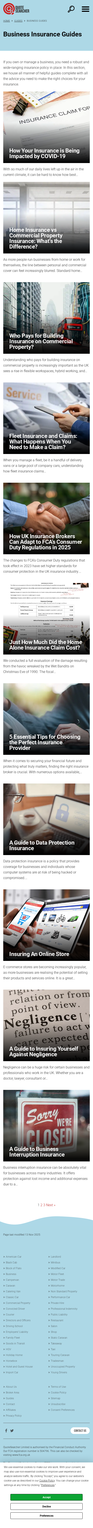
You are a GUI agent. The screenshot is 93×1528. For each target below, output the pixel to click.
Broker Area (12, 1392)
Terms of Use (58, 1386)
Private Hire (57, 1303)
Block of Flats (13, 1268)
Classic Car (12, 1297)
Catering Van (13, 1291)
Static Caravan (59, 1337)
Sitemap (55, 1398)
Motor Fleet (57, 1274)
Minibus (55, 1262)
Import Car (12, 1372)
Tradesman (57, 1360)
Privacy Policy (14, 1415)
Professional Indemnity (64, 1308)
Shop (54, 1331)
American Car (13, 1256)
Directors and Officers (18, 1320)
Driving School (14, 1326)
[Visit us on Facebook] (6, 1430)
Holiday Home (14, 1355)
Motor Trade (58, 1279)
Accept (47, 1497)
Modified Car (58, 1268)
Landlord (56, 1256)
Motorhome (57, 1285)
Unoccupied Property (63, 1366)
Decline (46, 1506)
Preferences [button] (48, 1485)
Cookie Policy (58, 1392)
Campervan (12, 1279)
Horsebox (11, 1360)
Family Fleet (13, 1337)
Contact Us (80, 1430)
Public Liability (59, 1314)
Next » (50, 1205)
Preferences (46, 1515)
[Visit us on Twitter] (12, 1430)
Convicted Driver (15, 1308)
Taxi (53, 1349)
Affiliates (11, 1409)
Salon (54, 1326)
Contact (10, 1404)
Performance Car (60, 1297)
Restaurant (57, 1320)
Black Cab (11, 1262)
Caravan (10, 1285)
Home (6, 20)
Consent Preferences (63, 1409)
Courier (10, 1314)
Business (11, 1274)
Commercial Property (18, 1303)
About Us (11, 1386)
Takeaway (56, 1343)
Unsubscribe (58, 1404)
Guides (18, 20)
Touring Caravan (60, 1355)
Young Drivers (59, 1372)
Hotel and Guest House (19, 1366)
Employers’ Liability (17, 1331)
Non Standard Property (64, 1291)
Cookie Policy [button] (47, 1480)
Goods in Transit (15, 1343)
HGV (8, 1349)
